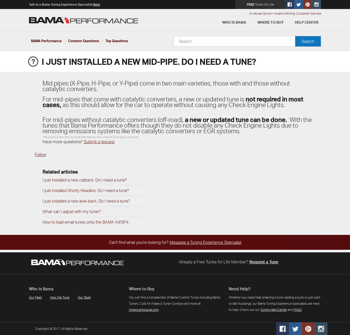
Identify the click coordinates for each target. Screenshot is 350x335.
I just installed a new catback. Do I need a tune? (85, 180)
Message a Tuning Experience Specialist (205, 242)
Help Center (306, 22)
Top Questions (117, 41)
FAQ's (298, 310)
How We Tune (59, 297)
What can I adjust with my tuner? (72, 211)
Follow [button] (40, 154)
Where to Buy (271, 22)
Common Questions (83, 41)
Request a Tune (263, 261)
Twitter (298, 4)
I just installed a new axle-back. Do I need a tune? (86, 201)
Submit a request (99, 141)
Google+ (307, 4)
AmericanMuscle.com (144, 310)
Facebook (289, 4)
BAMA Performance (46, 41)
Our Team (84, 297)
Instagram (316, 4)
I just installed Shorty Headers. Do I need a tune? (86, 190)
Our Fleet (35, 297)
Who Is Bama (234, 22)
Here (96, 4)
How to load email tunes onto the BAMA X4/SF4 (85, 222)
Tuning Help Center (273, 310)
